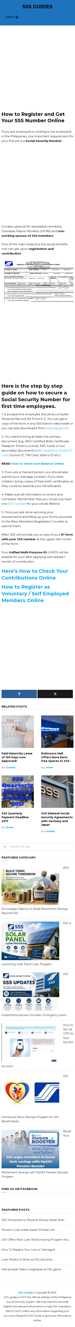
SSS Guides (37, 6)
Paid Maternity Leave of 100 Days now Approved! (17, 757)
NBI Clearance (47, 450)
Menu (10, 17)
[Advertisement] (37, 67)
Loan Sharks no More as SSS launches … (28, 1259)
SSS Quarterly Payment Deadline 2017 (15, 817)
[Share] (19, 694)
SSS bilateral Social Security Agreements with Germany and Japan (57, 819)
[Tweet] (55, 694)
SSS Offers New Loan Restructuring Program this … (36, 1239)
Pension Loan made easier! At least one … (29, 1230)
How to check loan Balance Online (38, 463)
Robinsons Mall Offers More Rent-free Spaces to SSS (55, 757)
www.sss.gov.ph (57, 428)
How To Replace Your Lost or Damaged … (29, 1249)
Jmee (49, 767)
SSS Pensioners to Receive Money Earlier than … (34, 1220)
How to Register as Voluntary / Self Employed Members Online (35, 593)
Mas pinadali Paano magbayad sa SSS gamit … (32, 1269)
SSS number (17, 504)
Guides (11, 767)
